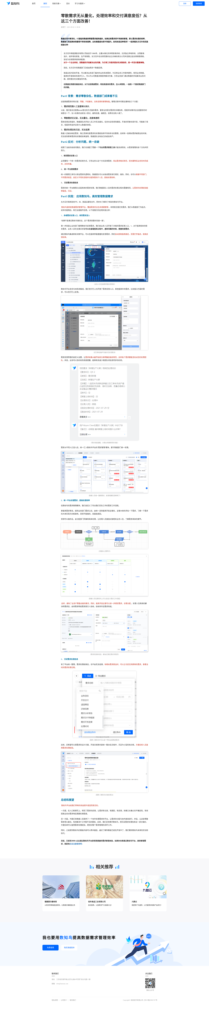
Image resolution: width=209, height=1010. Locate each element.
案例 (45, 3)
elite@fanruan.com (62, 984)
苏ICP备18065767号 (150, 1000)
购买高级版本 (69, 948)
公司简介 (64, 1000)
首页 (33, 3)
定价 (68, 3)
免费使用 (199, 3)
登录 (184, 3)
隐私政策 (55, 1000)
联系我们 (73, 1000)
